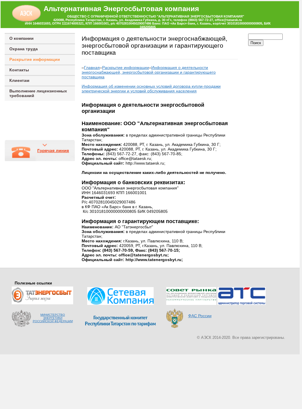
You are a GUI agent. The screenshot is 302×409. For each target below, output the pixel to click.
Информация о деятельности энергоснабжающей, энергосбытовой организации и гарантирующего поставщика (149, 72)
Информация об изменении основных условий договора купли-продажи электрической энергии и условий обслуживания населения (151, 88)
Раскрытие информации (34, 59)
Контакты (19, 70)
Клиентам (19, 80)
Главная (92, 67)
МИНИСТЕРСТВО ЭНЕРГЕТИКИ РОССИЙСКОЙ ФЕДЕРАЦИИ (53, 318)
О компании (21, 38)
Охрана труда (23, 48)
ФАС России (200, 315)
